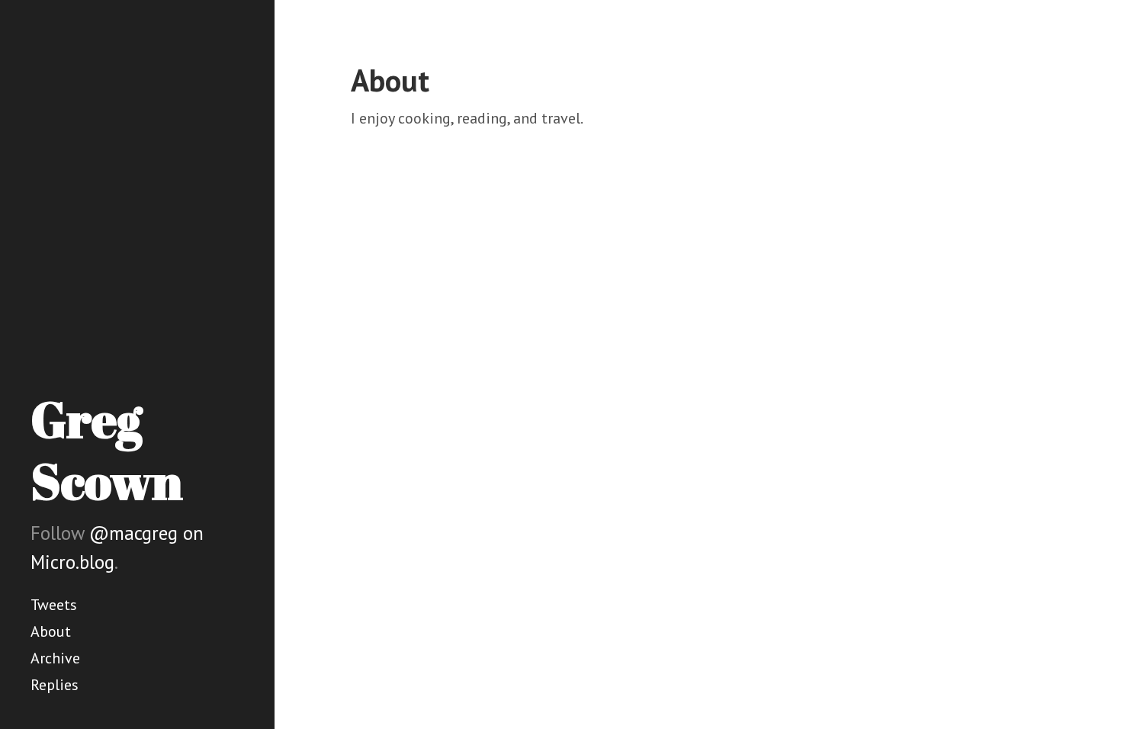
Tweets (54, 605)
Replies (55, 685)
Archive (55, 658)
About (51, 631)
